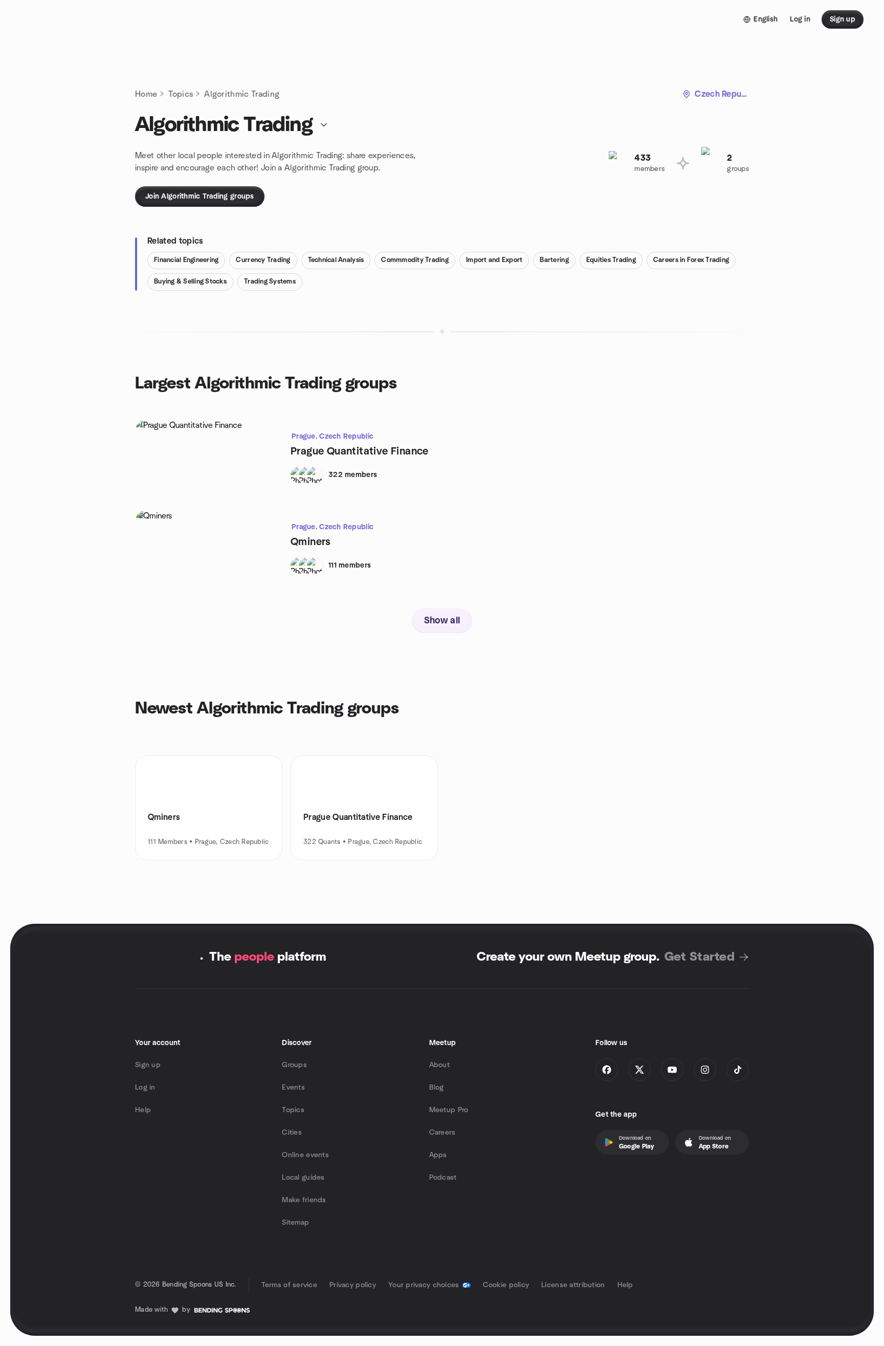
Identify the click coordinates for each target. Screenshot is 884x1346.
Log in (145, 1087)
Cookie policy (506, 1285)
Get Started (700, 957)
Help (143, 1110)
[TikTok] (737, 1069)
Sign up (148, 1065)
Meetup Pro (449, 1110)
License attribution (573, 1285)
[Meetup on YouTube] (672, 1069)
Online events (305, 1155)
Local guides (303, 1177)
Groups (294, 1065)
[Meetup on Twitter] (639, 1069)
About (439, 1065)
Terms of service (289, 1285)
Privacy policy (352, 1285)
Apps (438, 1155)
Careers (442, 1132)
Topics (180, 94)
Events (293, 1087)
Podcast (443, 1177)
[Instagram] (705, 1069)
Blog (436, 1087)
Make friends (304, 1200)
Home (146, 94)
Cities (292, 1132)
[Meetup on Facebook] (606, 1069)
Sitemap (295, 1222)
